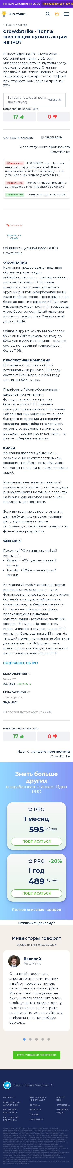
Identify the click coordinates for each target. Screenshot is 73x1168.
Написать (35, 1109)
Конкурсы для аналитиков (11, 1103)
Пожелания (37, 1119)
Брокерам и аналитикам (10, 1111)
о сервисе (9, 1097)
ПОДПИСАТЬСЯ (36, 841)
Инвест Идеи (60, 1098)
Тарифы (34, 1114)
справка (35, 1105)
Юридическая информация (38, 1098)
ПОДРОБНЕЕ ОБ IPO (20, 663)
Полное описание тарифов (36, 910)
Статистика (63, 1105)
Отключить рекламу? (36, 923)
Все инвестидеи (17, 24)
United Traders (18, 138)
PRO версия (57, 14)
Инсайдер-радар (62, 1111)
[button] (24, 1039)
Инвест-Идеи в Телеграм (30, 1085)
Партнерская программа (10, 1118)
